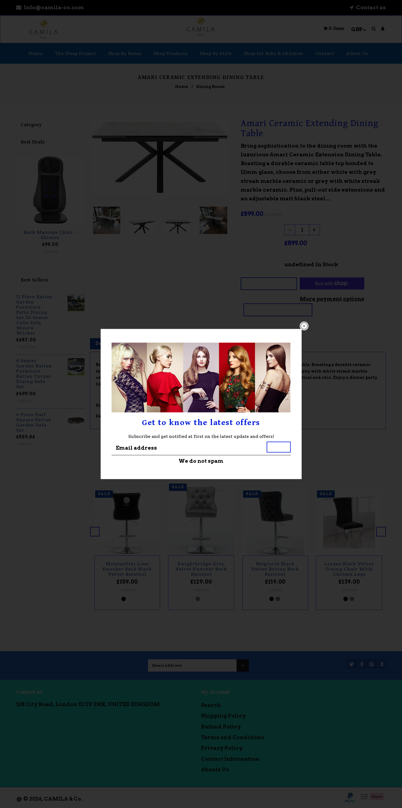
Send (279, 446)
